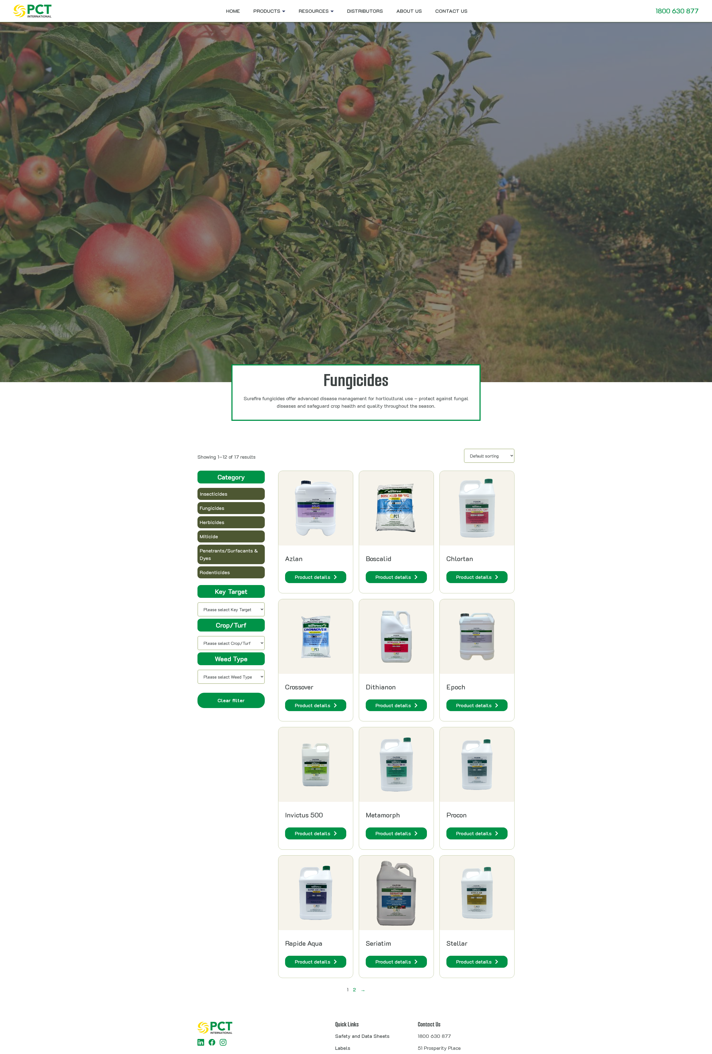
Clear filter (231, 700)
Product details (312, 577)
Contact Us (451, 11)
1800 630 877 (677, 10)
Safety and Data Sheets (362, 1036)
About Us (409, 11)
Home (233, 11)
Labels (342, 1048)
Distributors (365, 11)
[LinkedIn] (200, 1042)
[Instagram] (223, 1042)
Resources (314, 11)
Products (266, 11)
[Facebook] (212, 1042)
